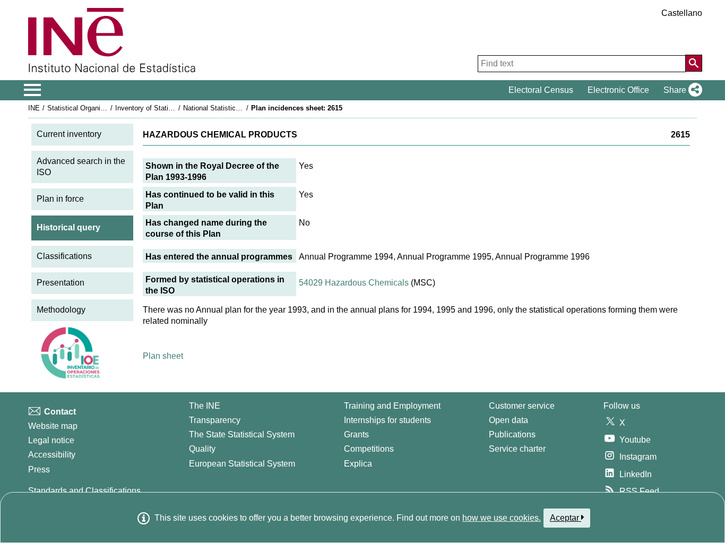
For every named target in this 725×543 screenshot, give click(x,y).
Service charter (517, 448)
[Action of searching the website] (693, 63)
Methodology (61, 309)
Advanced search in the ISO (81, 167)
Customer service (522, 405)
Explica (358, 463)
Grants (356, 434)
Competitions (369, 448)
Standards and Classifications (84, 490)
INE (34, 108)
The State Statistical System (242, 434)
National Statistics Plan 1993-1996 (236, 108)
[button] (680, 90)
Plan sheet (163, 355)
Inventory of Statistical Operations (167, 108)
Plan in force (60, 198)
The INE (204, 405)
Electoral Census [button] (540, 89)
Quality (202, 448)
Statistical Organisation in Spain (96, 108)
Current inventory (69, 134)
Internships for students (387, 420)
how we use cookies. (501, 517)
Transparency (214, 420)
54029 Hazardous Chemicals (354, 282)
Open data (508, 420)
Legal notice (51, 440)
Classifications (64, 256)
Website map (52, 425)
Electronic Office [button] (618, 89)
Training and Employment (392, 405)
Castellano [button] (681, 13)
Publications (512, 434)
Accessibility (51, 454)
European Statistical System (242, 463)
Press (39, 469)
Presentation (60, 282)
